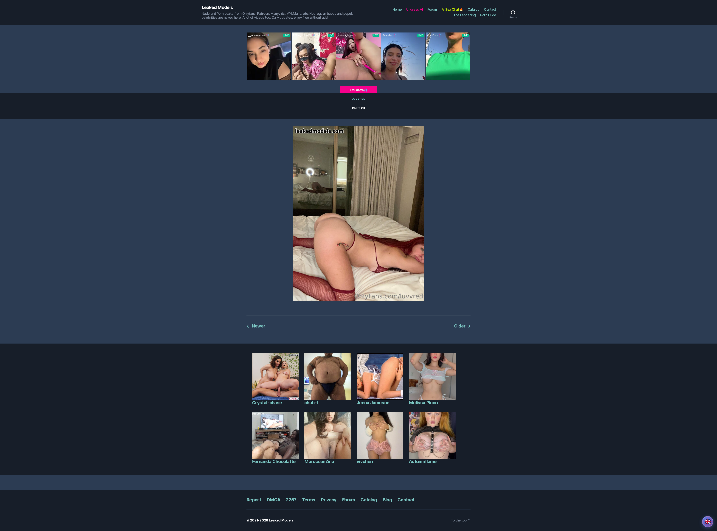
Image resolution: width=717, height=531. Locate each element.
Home (397, 9)
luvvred (358, 98)
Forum (432, 9)
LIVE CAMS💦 (358, 89)
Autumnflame (423, 461)
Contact (490, 9)
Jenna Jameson (373, 402)
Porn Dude (488, 15)
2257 (291, 499)
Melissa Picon (423, 402)
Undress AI (414, 9)
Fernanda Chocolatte (274, 461)
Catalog (473, 9)
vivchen (365, 461)
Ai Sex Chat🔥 (452, 9)
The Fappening (464, 15)
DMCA (273, 499)
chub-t (311, 402)
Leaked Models (217, 7)
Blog (387, 499)
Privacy (328, 499)
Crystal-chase (267, 402)
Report (253, 499)
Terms (308, 499)
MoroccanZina (319, 461)
